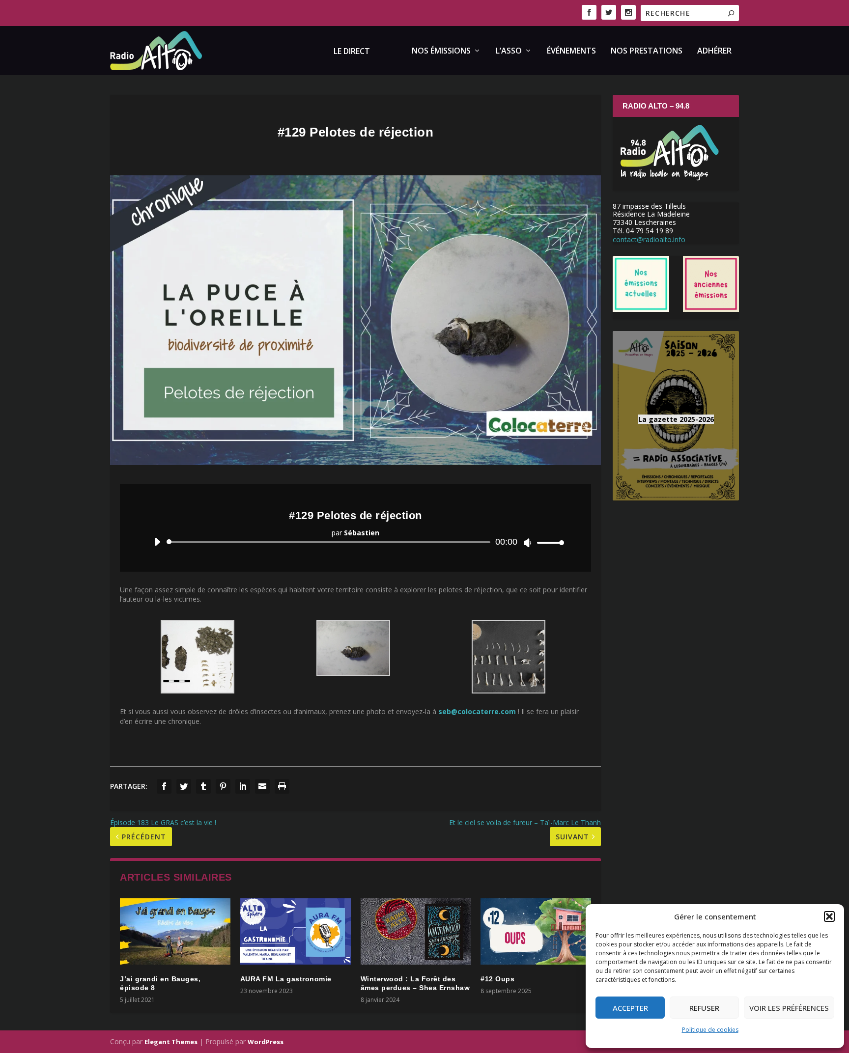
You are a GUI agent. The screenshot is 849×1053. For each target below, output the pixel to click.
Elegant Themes (171, 1041)
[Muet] (528, 542)
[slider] (548, 542)
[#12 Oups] (536, 931)
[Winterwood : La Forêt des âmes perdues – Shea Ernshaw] (416, 931)
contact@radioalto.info (649, 239)
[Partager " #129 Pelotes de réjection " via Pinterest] (223, 786)
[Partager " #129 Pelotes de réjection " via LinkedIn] (243, 786)
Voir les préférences (789, 1008)
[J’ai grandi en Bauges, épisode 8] (175, 931)
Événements (571, 51)
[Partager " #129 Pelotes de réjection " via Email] (262, 786)
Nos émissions (441, 51)
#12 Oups (497, 979)
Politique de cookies (710, 1029)
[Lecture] (157, 542)
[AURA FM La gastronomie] (295, 931)
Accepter (630, 1008)
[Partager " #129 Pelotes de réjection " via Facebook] (164, 786)
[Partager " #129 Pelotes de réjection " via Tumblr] (203, 786)
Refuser (704, 1008)
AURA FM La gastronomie (286, 979)
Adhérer (714, 51)
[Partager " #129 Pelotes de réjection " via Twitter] (184, 786)
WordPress (265, 1041)
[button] (829, 916)
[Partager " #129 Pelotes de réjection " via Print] (282, 786)
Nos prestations (646, 51)
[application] (355, 542)
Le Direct (352, 51)
